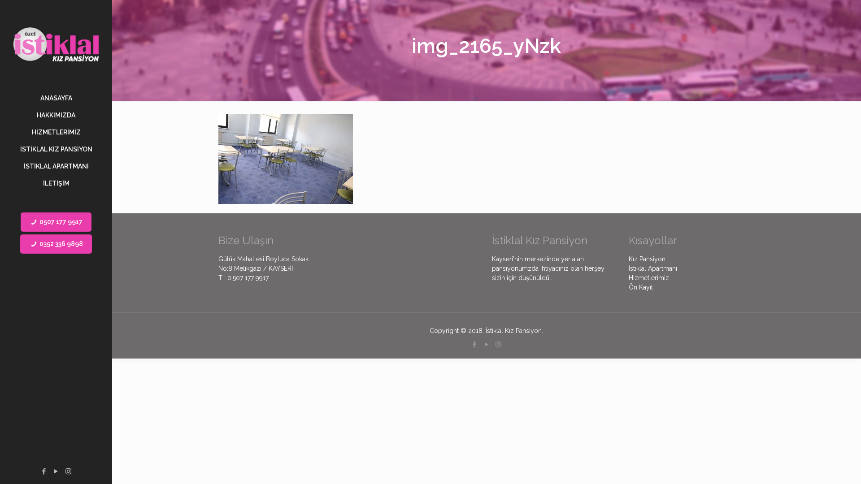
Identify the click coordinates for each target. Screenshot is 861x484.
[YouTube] (56, 471)
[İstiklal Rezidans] (56, 45)
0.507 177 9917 (248, 277)
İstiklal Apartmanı (653, 268)
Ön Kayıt (641, 287)
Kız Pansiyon (647, 259)
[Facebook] (44, 471)
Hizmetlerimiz (649, 277)
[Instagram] (68, 471)
